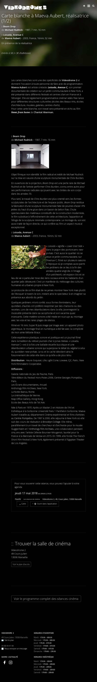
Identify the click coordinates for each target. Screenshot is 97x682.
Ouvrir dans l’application (47, 503)
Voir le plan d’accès (21, 564)
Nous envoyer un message (15, 648)
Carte (23, 503)
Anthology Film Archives (41, 428)
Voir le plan (9, 640)
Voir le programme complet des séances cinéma (46, 599)
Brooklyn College (51, 421)
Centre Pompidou (23, 418)
